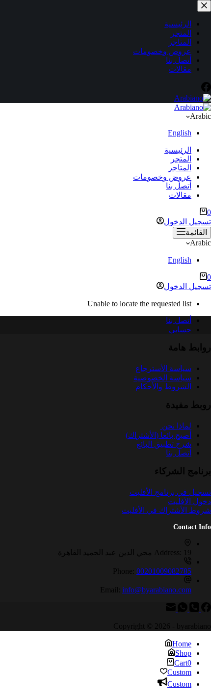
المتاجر (179, 167)
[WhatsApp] (181, 609)
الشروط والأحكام (163, 386)
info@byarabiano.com (156, 590)
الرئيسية (177, 150)
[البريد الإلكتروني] (171, 609)
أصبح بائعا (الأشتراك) (158, 435)
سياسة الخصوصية (162, 378)
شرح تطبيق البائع (163, 444)
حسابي (180, 329)
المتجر (181, 159)
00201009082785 (163, 571)
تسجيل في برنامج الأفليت (170, 492)
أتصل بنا (178, 186)
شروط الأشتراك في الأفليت (166, 510)
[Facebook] (205, 609)
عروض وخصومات (162, 177)
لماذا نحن (175, 426)
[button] (105, 116)
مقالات (180, 195)
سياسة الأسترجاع (163, 368)
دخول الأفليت (189, 501)
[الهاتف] (193, 609)
